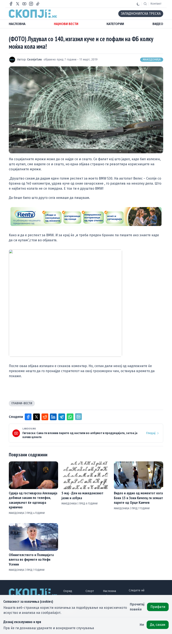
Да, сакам (157, 625)
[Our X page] (18, 4)
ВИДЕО (157, 24)
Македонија (152, 59)
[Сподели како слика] (78, 416)
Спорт (90, 591)
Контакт (156, 3)
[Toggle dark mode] (138, 3)
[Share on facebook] (28, 416)
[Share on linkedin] (53, 416)
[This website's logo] (33, 14)
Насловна (109, 591)
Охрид (67, 591)
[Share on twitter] (36, 416)
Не (142, 625)
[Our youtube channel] (24, 4)
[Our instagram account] (31, 4)
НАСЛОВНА (17, 24)
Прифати (157, 607)
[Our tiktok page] (38, 4)
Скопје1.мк (34, 59)
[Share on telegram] (61, 416)
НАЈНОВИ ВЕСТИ (66, 24)
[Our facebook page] (11, 4)
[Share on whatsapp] (70, 416)
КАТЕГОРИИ (115, 24)
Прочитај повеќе (137, 606)
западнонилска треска (141, 14)
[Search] (145, 3)
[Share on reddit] (45, 416)
